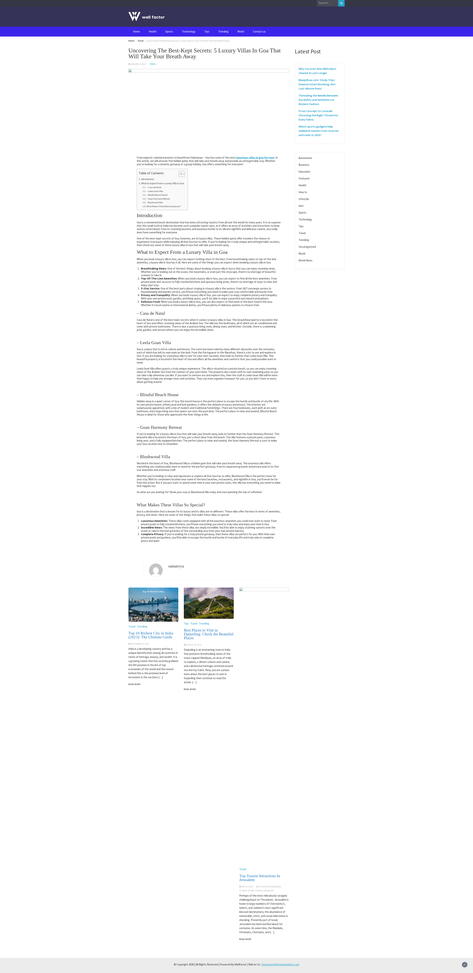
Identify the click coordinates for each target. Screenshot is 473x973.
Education (304, 171)
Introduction (147, 179)
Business (304, 165)
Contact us (259, 31)
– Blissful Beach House (157, 194)
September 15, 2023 (140, 644)
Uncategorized (307, 246)
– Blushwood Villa (155, 202)
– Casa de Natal (154, 187)
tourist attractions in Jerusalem (256, 890)
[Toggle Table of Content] (180, 174)
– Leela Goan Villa (155, 191)
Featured (304, 178)
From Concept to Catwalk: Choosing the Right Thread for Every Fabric (318, 115)
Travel (152, 64)
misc (301, 205)
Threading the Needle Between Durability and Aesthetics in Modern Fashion (318, 100)
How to (303, 192)
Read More (134, 684)
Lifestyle (304, 199)
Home (136, 31)
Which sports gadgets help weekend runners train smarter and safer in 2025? (319, 131)
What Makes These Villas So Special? (164, 206)
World (240, 31)
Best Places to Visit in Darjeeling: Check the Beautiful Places (209, 634)
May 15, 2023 (247, 886)
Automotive (305, 158)
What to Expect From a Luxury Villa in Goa (162, 183)
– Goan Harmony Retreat (158, 198)
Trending (223, 31)
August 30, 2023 (194, 644)
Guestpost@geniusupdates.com (280, 964)
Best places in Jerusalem (268, 886)
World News (305, 260)
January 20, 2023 (138, 64)
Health (152, 31)
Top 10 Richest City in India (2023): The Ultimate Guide (150, 635)
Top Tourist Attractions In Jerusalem (259, 878)
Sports (169, 31)
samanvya (176, 566)
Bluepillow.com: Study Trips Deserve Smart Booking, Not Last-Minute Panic (317, 84)
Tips (206, 31)
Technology (188, 31)
